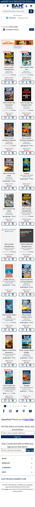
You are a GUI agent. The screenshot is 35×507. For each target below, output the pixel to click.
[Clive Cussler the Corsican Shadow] (26, 271)
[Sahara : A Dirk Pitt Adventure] (9, 341)
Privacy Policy (17, 491)
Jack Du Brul (10, 108)
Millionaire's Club (23, 18)
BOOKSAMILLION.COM (20, 487)
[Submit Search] (31, 11)
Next (25, 406)
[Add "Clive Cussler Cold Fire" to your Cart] (30, 82)
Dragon (26, 173)
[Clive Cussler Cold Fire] (26, 59)
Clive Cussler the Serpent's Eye (27, 104)
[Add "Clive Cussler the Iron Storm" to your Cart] (13, 117)
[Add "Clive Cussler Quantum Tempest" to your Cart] (13, 153)
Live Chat (29, 419)
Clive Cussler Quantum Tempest (9, 139)
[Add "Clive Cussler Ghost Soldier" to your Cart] (13, 330)
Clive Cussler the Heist (9, 174)
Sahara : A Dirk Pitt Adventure (9, 351)
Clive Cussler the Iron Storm (9, 104)
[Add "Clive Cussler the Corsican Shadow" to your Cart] (30, 294)
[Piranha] (26, 377)
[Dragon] (26, 165)
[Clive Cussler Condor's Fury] (26, 306)
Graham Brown (27, 72)
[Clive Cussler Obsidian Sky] (9, 59)
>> (29, 406)
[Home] (17, 6)
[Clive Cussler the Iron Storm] (9, 94)
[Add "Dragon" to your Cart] (30, 188)
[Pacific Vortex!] (9, 271)
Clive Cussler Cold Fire (26, 68)
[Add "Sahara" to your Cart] (13, 365)
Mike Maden (10, 143)
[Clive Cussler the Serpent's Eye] (26, 94)
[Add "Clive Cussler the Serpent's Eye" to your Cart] (30, 117)
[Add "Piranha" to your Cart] (30, 400)
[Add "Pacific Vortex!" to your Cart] (13, 294)
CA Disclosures (28, 489)
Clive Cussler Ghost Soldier (9, 316)
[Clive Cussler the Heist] (9, 165)
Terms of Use (17, 489)
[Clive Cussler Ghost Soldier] (9, 306)
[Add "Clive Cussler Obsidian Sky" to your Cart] (13, 82)
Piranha (26, 385)
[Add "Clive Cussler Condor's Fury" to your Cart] (30, 330)
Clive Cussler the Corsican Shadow (26, 281)
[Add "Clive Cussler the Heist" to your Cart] (13, 188)
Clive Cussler (27, 176)
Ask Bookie (12, 18)
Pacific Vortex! (9, 279)
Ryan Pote (27, 108)
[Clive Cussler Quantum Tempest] (9, 129)
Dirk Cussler (10, 72)
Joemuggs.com (7, 489)
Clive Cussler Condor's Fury (26, 316)
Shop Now (17, 47)
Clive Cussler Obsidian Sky (9, 68)
